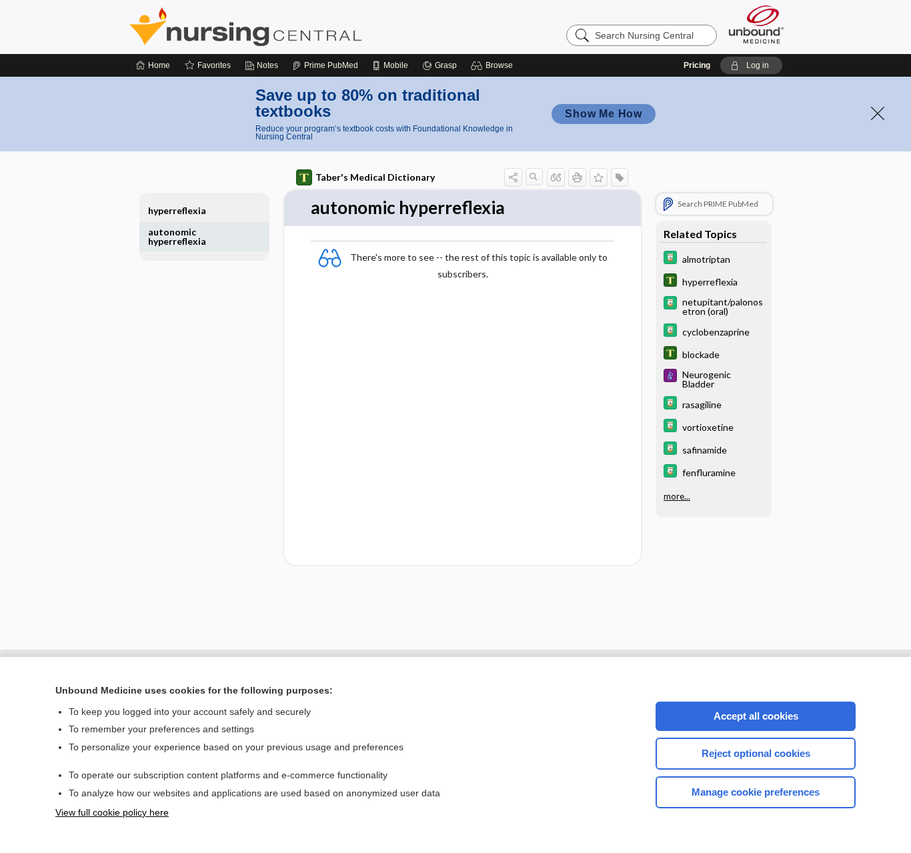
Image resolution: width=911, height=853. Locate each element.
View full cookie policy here (112, 812)
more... (677, 496)
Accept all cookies (756, 716)
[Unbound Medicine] (756, 24)
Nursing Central (295, 27)
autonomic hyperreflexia (177, 236)
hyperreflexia (177, 210)
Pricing (697, 65)
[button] (494, 65)
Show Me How (603, 113)
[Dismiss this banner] (877, 113)
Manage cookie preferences (756, 792)
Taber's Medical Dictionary (375, 177)
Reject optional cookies (756, 753)
